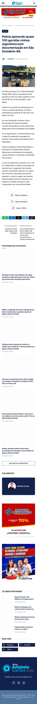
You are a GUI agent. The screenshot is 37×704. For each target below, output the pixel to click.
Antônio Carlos (23, 486)
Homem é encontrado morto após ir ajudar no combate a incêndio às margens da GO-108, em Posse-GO (18, 381)
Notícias (5, 31)
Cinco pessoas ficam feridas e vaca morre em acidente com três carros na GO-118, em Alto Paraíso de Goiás (18, 416)
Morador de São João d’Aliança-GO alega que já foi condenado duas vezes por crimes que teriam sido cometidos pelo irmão (18, 277)
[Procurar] (34, 3)
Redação (11, 59)
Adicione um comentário (18, 463)
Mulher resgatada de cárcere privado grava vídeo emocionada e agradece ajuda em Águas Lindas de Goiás (18, 312)
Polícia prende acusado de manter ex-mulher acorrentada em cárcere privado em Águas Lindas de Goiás (18, 346)
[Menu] (3, 3)
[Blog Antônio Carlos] (18, 3)
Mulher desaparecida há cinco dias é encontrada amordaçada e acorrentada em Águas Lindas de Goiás (18, 451)
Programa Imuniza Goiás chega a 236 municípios (11, 231)
